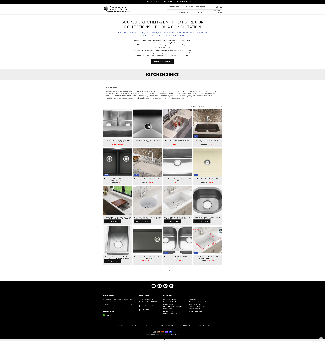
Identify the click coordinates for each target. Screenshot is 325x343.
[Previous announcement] (64, 2)
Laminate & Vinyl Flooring (172, 302)
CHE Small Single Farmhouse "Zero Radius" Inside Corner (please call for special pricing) (118, 258)
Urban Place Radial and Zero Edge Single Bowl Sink (147, 141)
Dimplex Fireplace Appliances (173, 306)
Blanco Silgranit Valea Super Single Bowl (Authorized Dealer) (207, 141)
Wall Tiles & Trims (195, 304)
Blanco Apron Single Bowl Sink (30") (207, 179)
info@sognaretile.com (149, 306)
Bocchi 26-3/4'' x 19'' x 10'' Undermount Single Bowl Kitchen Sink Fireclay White (207, 257)
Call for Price (114, 221)
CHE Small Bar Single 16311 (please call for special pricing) (207, 218)
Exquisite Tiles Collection (171, 313)
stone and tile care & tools (198, 306)
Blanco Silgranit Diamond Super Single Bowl (147, 179)
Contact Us (149, 326)
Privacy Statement (205, 326)
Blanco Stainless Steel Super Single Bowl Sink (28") (177, 179)
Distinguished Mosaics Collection (200, 302)
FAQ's (134, 326)
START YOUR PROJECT (162, 61)
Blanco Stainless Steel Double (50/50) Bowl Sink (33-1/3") (177, 257)
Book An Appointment (195, 7)
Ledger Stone (168, 304)
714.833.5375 (174, 7)
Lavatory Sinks (168, 311)
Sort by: (193, 106)
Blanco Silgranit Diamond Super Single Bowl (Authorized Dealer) (147, 257)
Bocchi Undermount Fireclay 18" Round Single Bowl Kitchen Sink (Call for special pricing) (147, 218)
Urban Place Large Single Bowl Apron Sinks (177, 140)
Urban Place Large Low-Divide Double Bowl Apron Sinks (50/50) (118, 141)
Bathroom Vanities (169, 300)
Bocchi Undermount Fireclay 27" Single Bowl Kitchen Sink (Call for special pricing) (177, 218)
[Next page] (174, 271)
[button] (218, 12)
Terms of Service (167, 326)
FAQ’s (199, 12)
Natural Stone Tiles (195, 309)
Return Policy (185, 326)
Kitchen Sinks (167, 309)
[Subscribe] (131, 304)
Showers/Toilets (194, 300)
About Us (121, 326)
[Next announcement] (261, 2)
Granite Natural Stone (196, 311)
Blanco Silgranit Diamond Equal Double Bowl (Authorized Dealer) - (117, 179)
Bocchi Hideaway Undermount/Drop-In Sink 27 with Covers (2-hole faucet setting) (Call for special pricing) (118, 219)
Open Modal (162, 339)
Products (183, 12)
